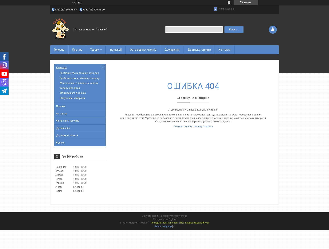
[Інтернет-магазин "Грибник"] (60, 29)
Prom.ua (182, 216)
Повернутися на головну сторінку (193, 126)
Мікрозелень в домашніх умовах (79, 83)
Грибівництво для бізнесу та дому (79, 78)
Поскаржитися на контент (165, 222)
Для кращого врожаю (73, 92)
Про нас (77, 49)
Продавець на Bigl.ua (164, 219)
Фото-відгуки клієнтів (143, 49)
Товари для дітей (70, 88)
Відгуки (60, 142)
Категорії (61, 67)
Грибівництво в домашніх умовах (79, 73)
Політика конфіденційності (194, 222)
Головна (59, 49)
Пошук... (234, 29)
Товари (94, 49)
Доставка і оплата (199, 49)
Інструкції (116, 49)
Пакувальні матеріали (72, 98)
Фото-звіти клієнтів (67, 120)
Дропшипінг (172, 49)
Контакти (225, 49)
